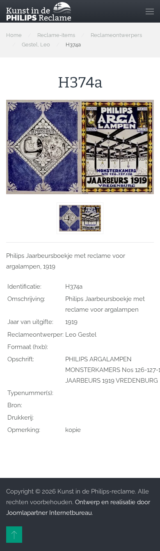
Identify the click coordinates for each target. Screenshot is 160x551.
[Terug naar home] (38, 11)
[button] (150, 11)
